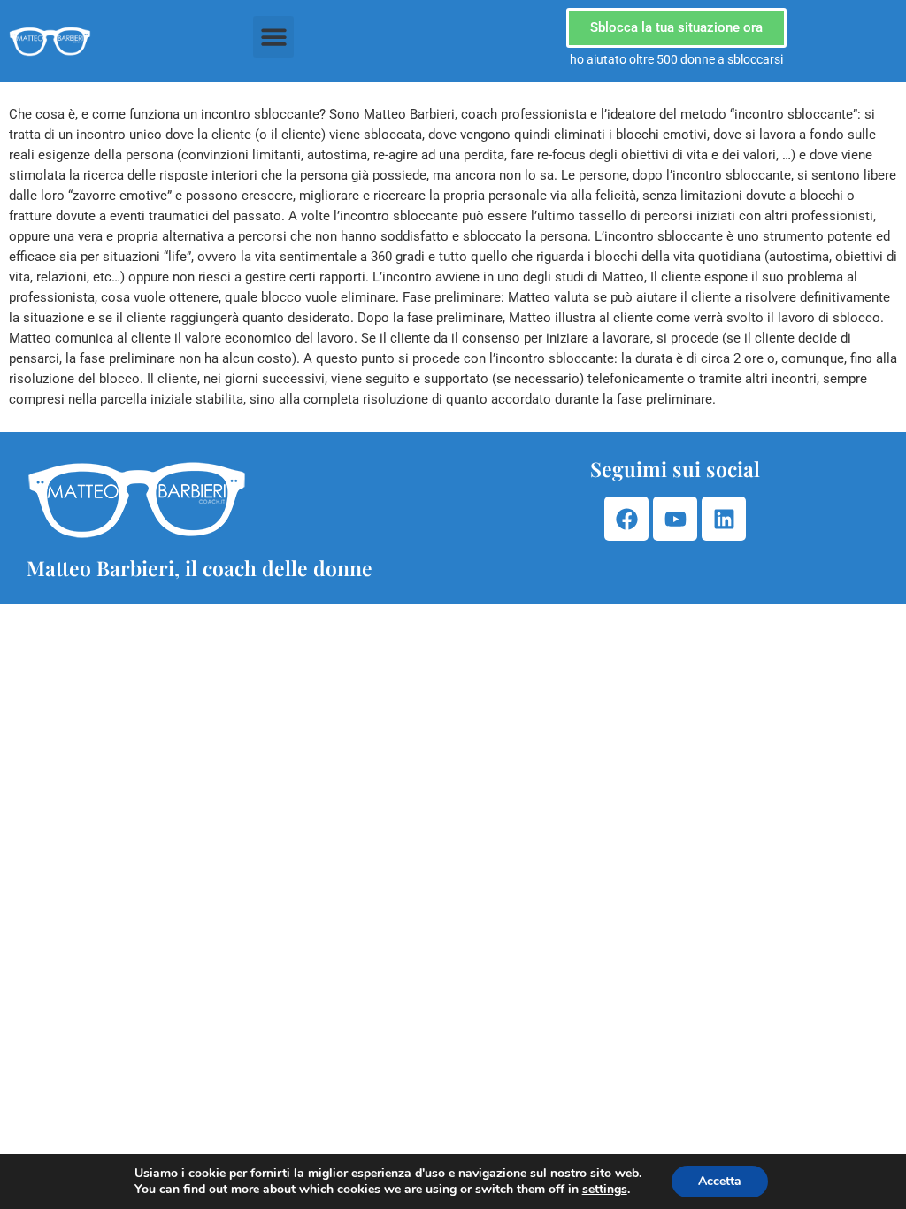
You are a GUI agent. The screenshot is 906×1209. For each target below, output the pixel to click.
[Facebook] (626, 519)
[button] (274, 37)
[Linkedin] (724, 519)
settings (604, 1189)
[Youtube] (675, 519)
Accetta (719, 1181)
